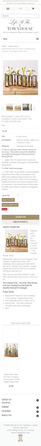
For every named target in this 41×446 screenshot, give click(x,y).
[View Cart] (33, 8)
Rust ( (20, 269)
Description (21, 216)
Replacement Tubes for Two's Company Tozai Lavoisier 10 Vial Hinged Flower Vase (11, 378)
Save (5, 209)
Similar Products (20, 221)
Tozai (3, 125)
